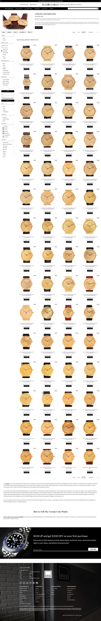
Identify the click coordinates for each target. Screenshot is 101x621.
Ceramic (4, 154)
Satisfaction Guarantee (23, 588)
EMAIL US (73, 4)
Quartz (4, 120)
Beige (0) (6, 126)
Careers (36, 592)
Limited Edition (5, 111)
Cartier (4, 65)
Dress (4, 108)
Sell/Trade (53, 590)
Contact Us (37, 601)
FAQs (36, 599)
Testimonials (37, 597)
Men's (4, 38)
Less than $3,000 (6, 79)
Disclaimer (21, 601)
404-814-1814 (26, 4)
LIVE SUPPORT (33, 4)
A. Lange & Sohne (6, 72)
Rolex (4, 63)
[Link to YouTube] (37, 583)
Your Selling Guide (70, 594)
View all (83, 32)
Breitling (4, 68)
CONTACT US (79, 4)
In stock (73, 32)
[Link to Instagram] (24, 583)
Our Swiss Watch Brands (71, 588)
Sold (79, 32)
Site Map (68, 597)
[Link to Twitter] (34, 583)
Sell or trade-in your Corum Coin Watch (13, 517)
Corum (54, 18)
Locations (52, 594)
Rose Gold (5, 149)
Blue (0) (5, 129)
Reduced (44, 8)
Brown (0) (6, 131)
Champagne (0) (7, 135)
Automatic (4, 117)
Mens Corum (4, 47)
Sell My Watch (39, 27)
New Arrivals (9, 8)
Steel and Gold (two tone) (7, 144)
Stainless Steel (5, 142)
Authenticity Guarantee (23, 590)
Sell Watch (19, 8)
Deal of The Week (54, 588)
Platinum (4, 151)
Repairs (52, 592)
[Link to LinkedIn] (27, 583)
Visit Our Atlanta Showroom (40, 594)
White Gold (5, 147)
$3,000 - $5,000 (6, 81)
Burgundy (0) (6, 133)
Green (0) (6, 136)
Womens (37, 8)
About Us (37, 588)
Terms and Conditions (23, 597)
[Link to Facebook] (21, 583)
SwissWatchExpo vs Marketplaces (25, 603)
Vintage (4, 110)
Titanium (4, 153)
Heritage (4, 54)
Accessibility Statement (71, 599)
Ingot (4, 56)
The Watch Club (69, 590)
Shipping (21, 592)
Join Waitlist (26, 69)
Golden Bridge (5, 52)
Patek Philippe (5, 70)
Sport (4, 106)
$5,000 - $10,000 (6, 83)
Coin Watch (5, 50)
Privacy (21, 599)
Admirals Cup (5, 49)
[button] (91, 32)
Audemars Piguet (6, 74)
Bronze (4, 156)
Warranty (21, 594)
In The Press (69, 592)
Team (36, 590)
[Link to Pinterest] (30, 583)
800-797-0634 (37, 578)
